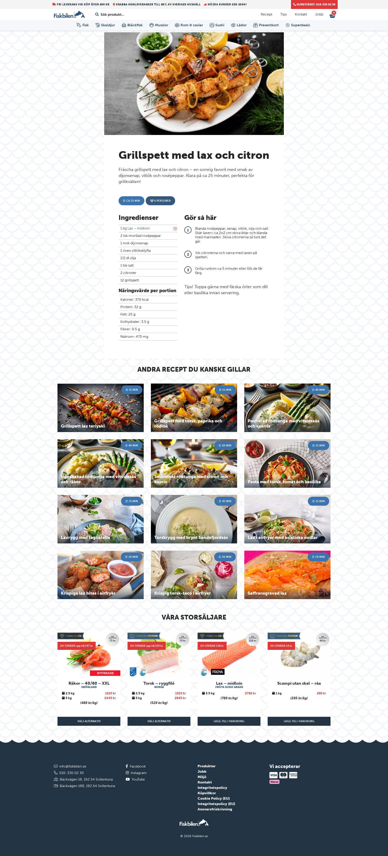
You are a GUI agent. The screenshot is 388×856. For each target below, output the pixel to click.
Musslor (161, 25)
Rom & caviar (192, 25)
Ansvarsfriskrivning (215, 809)
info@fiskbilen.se (72, 766)
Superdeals (300, 25)
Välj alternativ (89, 721)
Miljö (202, 777)
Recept (266, 14)
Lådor (242, 25)
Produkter (207, 766)
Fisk (85, 25)
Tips (283, 14)
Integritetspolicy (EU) (216, 804)
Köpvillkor (207, 793)
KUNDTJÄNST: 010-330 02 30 (315, 4)
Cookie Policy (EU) (214, 798)
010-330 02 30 (71, 773)
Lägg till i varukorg (229, 721)
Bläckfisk (135, 25)
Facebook (138, 766)
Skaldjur (108, 25)
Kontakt (301, 14)
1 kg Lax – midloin (135, 228)
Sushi (219, 25)
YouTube (138, 779)
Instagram (139, 773)
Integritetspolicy (212, 787)
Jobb (319, 14)
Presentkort (269, 25)
